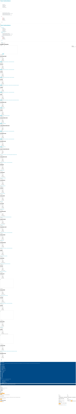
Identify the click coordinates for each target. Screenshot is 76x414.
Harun (1, 94)
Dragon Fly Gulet (3, 219)
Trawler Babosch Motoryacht (5, 125)
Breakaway (2, 164)
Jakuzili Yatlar (2, 372)
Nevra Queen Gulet (3, 56)
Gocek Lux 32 (2, 273)
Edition (1, 250)
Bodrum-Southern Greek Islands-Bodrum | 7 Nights (8, 13)
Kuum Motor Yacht (3, 102)
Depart (1, 388)
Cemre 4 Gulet (2, 195)
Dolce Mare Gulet (3, 211)
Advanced (2, 390)
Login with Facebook (69, 397)
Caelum (1, 71)
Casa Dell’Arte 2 (2, 180)
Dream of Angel (2, 234)
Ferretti (1, 79)
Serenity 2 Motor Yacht (4, 117)
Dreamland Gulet (3, 242)
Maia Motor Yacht (3, 353)
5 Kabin (2, 375)
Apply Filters (3, 393)
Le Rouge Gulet (2, 345)
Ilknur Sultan (2, 321)
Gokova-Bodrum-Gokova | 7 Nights (6, 33)
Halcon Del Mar (2, 289)
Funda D (1, 87)
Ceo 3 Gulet (2, 203)
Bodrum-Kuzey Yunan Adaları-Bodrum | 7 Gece (7, 35)
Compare (1, 401)
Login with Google (73, 397)
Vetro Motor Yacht (3, 133)
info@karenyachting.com (4, 382)
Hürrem (1, 305)
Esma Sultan (2, 258)
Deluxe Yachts (4, 6)
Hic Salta (1, 297)
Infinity (1, 329)
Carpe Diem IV (2, 172)
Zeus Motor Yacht (3, 141)
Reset (0, 393)
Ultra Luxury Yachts (4, 7)
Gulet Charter (2, 27)
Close (2, 401)
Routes (2, 11)
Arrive (0, 387)
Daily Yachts (4, 4)
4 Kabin (2, 374)
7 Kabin (2, 376)
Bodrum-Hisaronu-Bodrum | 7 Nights (6, 34)
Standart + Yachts (4, 5)
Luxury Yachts (4, 29)
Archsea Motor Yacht (3, 156)
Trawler (2, 369)
